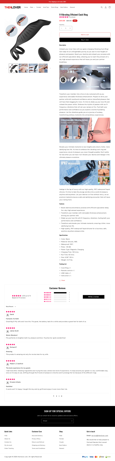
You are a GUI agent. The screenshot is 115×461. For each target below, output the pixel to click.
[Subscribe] (72, 421)
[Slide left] (6, 68)
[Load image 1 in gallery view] (13, 68)
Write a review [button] (93, 297)
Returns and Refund (38, 442)
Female (61, 439)
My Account (8, 445)
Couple (61, 442)
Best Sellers (63, 445)
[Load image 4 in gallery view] (43, 68)
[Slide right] (50, 68)
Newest (61, 448)
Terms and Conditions (38, 448)
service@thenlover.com (99, 435)
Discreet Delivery (37, 435)
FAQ (5, 435)
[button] (32, 7)
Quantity (61, 24)
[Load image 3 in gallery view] (33, 68)
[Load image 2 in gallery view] (23, 68)
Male (60, 435)
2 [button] (56, 396)
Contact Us (7, 442)
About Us (7, 439)
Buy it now (85, 40)
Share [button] (63, 280)
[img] (10, 312)
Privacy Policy (36, 439)
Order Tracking (9, 448)
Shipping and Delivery (38, 445)
